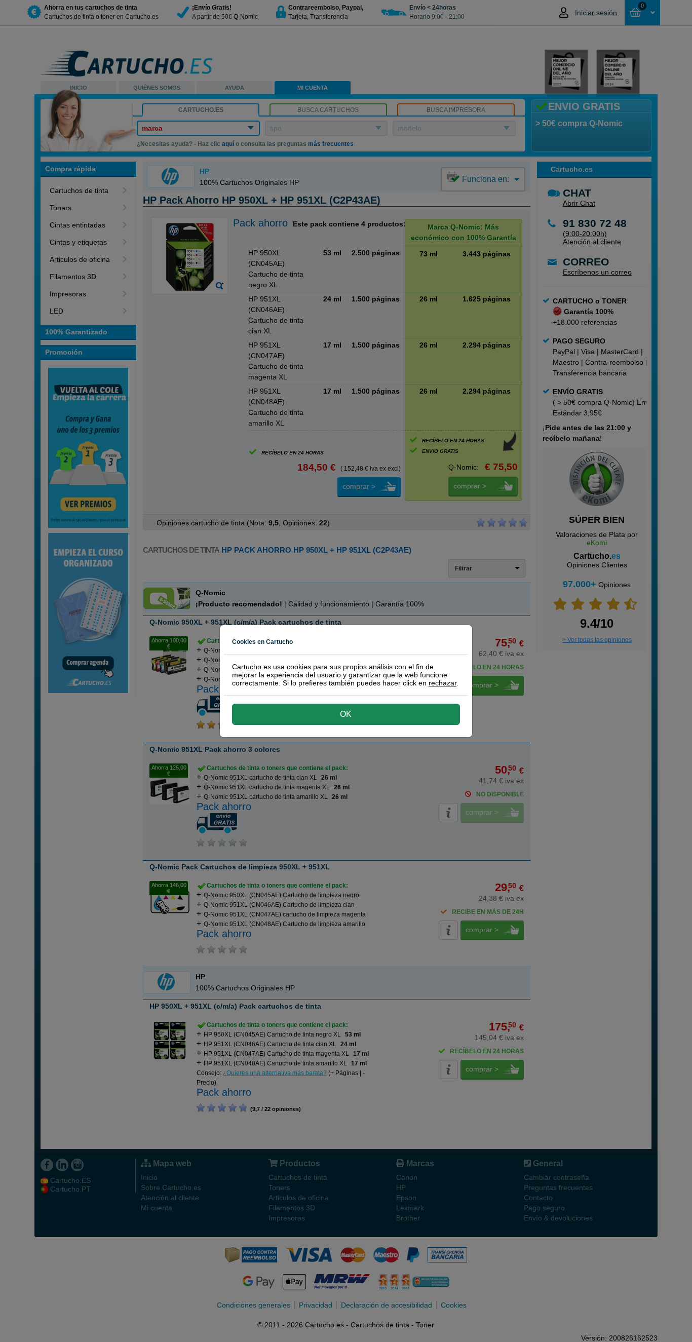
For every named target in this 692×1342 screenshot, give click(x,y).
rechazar (442, 683)
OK (346, 714)
